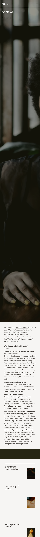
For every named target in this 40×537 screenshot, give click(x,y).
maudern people (22, 327)
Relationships (7, 17)
